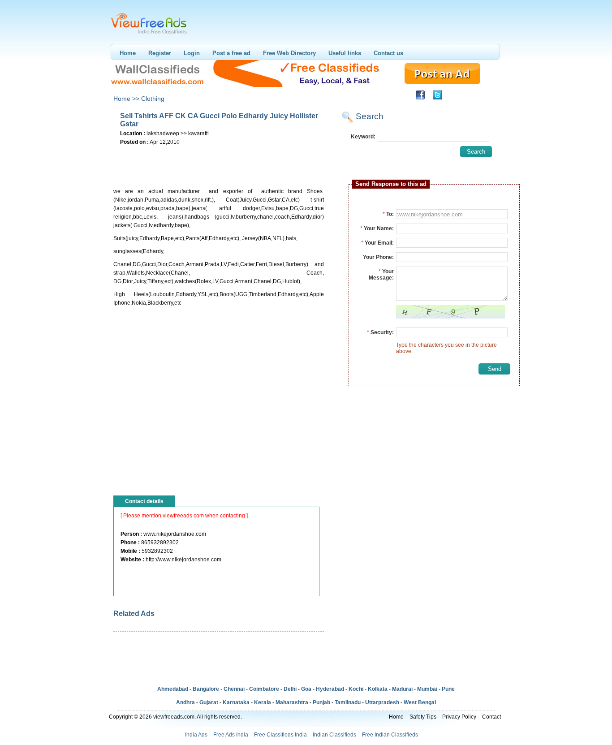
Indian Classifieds (334, 735)
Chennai (234, 689)
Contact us (388, 53)
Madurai (402, 689)
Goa (306, 689)
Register (159, 53)
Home (128, 53)
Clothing (152, 98)
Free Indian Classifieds (390, 735)
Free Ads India (230, 735)
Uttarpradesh (382, 702)
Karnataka (236, 702)
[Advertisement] (218, 160)
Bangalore (206, 689)
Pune (448, 689)
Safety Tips (422, 717)
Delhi (290, 689)
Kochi (356, 689)
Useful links (344, 53)
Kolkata (378, 689)
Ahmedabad (172, 689)
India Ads (196, 735)
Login (192, 53)
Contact (491, 717)
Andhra (185, 702)
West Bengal (420, 702)
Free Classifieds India (280, 735)
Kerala (262, 702)
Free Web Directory (289, 53)
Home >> (126, 98)
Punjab (321, 702)
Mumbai (427, 689)
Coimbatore (264, 689)
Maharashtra (292, 702)
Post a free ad (231, 53)
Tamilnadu (348, 702)
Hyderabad (330, 689)
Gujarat (208, 702)
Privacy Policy (459, 717)
